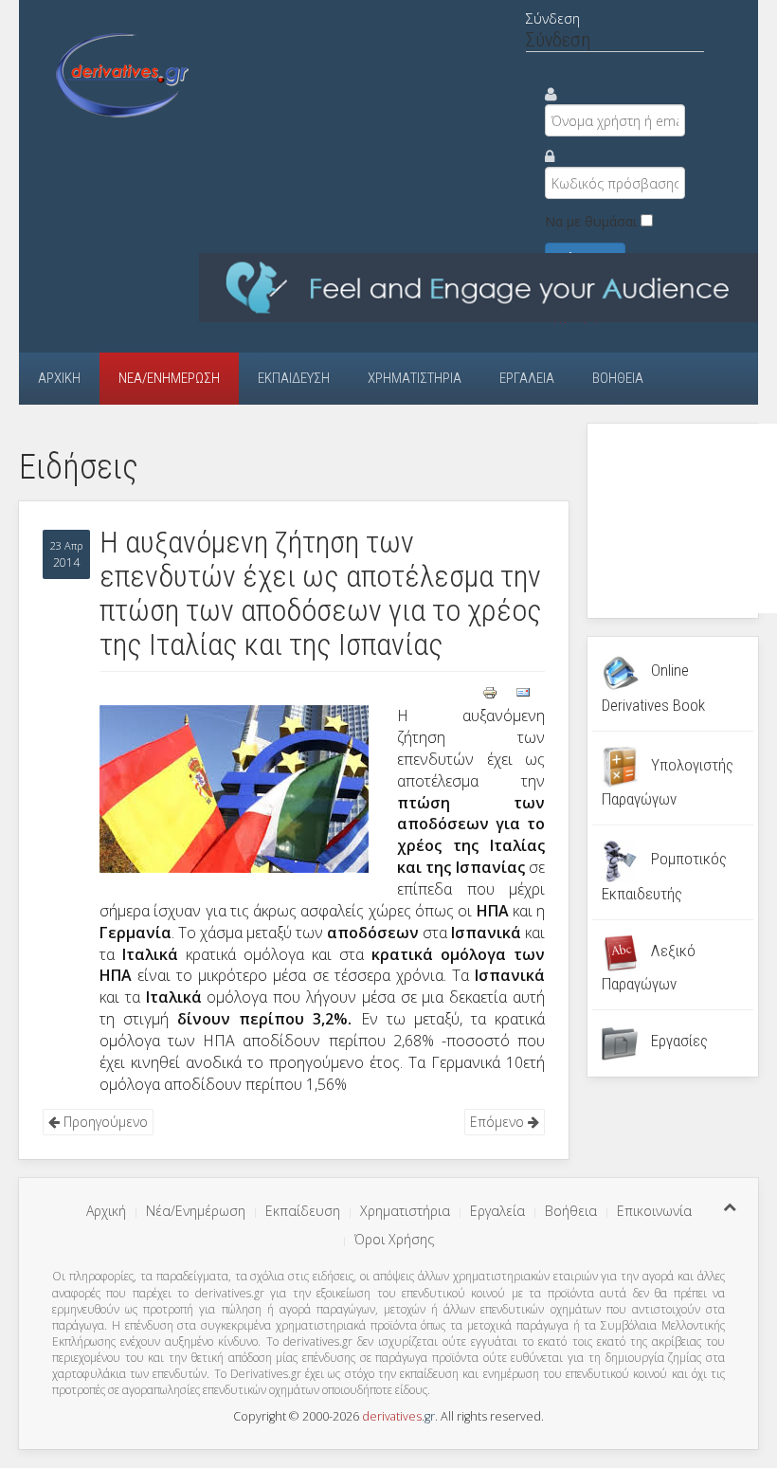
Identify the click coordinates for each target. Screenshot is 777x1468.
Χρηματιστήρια (414, 378)
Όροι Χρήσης (394, 1239)
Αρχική (59, 378)
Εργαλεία (526, 378)
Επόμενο (499, 1122)
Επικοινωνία (654, 1211)
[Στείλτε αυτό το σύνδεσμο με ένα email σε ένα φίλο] (523, 690)
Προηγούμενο (104, 1122)
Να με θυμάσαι (591, 221)
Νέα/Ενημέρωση (169, 378)
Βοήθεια (617, 378)
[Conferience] (478, 286)
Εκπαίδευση (294, 378)
